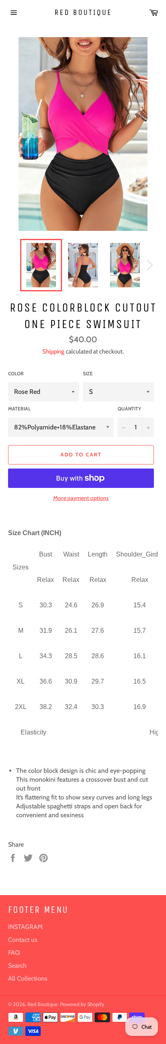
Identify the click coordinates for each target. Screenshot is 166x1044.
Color (16, 373)
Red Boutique (83, 12)
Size (88, 373)
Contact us (22, 940)
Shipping (53, 351)
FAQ (14, 952)
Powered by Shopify (82, 1004)
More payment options (81, 498)
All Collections (28, 978)
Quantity (129, 409)
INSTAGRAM (25, 927)
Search (17, 965)
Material (19, 409)
